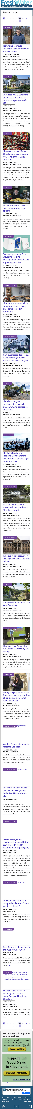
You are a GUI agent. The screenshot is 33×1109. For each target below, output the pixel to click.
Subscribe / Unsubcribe (25, 1099)
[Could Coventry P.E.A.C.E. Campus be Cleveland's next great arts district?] (16, 890)
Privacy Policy (6, 1101)
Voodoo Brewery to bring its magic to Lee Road (16, 745)
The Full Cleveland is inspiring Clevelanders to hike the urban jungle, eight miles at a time (16, 457)
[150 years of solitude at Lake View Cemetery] (16, 592)
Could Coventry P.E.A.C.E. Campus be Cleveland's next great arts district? (16, 903)
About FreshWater (7, 1097)
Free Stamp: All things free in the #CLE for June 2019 (16, 948)
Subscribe (26, 1093)
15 (16, 21)
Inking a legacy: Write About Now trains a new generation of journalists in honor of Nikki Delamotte (16, 696)
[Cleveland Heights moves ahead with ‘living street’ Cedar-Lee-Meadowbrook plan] (16, 777)
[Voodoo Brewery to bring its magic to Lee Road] (16, 734)
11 (23, 18)
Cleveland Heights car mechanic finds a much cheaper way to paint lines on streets (15, 405)
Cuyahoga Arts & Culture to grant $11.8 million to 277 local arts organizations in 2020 (15, 98)
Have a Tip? (13, 1099)
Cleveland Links (18, 1097)
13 (29, 18)
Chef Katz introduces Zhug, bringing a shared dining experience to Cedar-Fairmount (15, 307)
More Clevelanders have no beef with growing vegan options (15, 208)
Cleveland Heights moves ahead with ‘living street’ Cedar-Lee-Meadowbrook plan (15, 791)
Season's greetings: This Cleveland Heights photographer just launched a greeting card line (16, 258)
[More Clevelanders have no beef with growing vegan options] (16, 195)
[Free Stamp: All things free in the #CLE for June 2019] (16, 937)
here (9, 965)
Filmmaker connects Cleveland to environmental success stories (16, 48)
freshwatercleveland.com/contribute (10, 1052)
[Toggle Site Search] (30, 1106)
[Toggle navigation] (16, 1106)
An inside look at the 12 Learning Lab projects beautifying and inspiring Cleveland (14, 994)
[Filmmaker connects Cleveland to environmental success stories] (16, 35)
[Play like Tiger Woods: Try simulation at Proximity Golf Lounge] (16, 636)
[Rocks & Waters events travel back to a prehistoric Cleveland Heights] (16, 494)
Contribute (5, 1099)
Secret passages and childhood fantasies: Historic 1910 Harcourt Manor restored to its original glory (16, 843)
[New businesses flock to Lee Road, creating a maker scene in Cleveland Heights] (16, 344)
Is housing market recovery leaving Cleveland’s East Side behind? (16, 558)
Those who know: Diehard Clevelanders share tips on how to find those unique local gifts (15, 155)
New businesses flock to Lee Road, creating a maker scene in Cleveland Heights (16, 357)
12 (26, 18)
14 (13, 21)
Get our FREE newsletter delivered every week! (16, 1090)
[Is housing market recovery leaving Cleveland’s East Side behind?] (16, 545)
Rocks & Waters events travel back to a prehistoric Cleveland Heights (15, 507)
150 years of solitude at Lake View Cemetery (16, 603)
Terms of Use (27, 1101)
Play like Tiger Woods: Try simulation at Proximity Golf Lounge (16, 649)
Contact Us (28, 1097)
